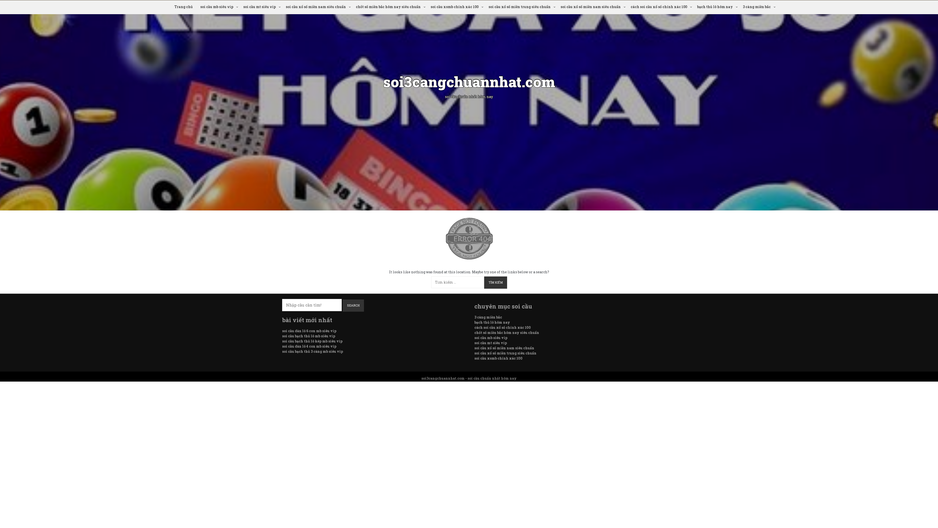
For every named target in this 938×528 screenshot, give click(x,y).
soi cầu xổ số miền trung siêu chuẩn (520, 6)
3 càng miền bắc (757, 6)
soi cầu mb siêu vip (216, 6)
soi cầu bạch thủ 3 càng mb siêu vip (312, 351)
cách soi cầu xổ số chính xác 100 (659, 6)
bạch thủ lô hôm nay (715, 6)
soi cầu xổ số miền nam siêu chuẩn (316, 6)
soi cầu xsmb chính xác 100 (455, 6)
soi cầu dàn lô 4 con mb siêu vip (309, 346)
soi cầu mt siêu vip (259, 6)
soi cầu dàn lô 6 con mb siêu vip (309, 331)
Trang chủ (183, 6)
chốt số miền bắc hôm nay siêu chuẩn (388, 6)
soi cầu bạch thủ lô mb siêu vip (308, 336)
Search (353, 305)
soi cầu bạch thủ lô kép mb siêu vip (312, 341)
